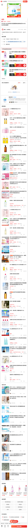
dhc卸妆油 (8, 507)
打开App (25, 1)
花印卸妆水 (20, 507)
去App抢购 (19, 526)
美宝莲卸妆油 (7, 501)
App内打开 (15, 521)
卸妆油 (20, 504)
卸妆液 (7, 504)
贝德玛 (20, 509)
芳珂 (8, 509)
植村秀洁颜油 (20, 501)
